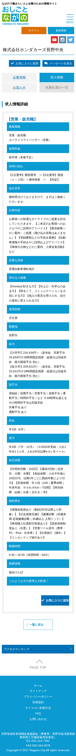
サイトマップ (38, 691)
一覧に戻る (36, 624)
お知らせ (19, 87)
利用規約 (38, 702)
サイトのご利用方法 (38, 707)
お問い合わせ (38, 719)
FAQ (38, 713)
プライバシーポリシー (38, 696)
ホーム (38, 685)
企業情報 (19, 77)
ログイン (34, 30)
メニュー (70, 17)
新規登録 (61, 30)
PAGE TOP (38, 667)
